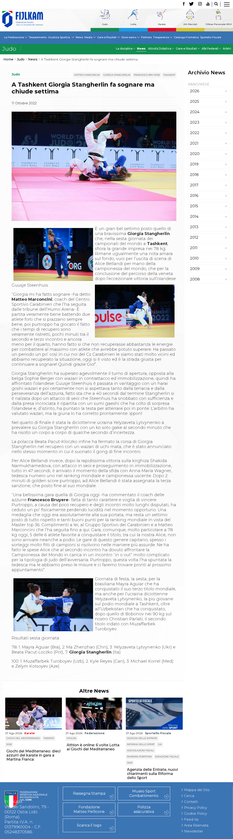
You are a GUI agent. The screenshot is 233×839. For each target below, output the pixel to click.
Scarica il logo (89, 825)
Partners (146, 37)
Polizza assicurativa (144, 809)
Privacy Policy (195, 807)
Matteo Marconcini (87, 74)
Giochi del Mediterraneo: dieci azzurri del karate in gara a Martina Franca (33, 755)
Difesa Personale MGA (219, 24)
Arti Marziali (190, 24)
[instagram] (200, 4)
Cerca (189, 796)
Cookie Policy (195, 813)
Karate (162, 24)
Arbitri (227, 48)
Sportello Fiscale (210, 37)
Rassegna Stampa (89, 793)
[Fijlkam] (22, 19)
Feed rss (191, 819)
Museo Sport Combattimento (143, 793)
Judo (105, 24)
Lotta (133, 24)
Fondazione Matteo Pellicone (89, 809)
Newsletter (193, 831)
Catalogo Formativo (186, 37)
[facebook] (184, 4)
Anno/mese (198, 84)
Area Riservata (196, 825)
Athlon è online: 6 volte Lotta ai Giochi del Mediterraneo (93, 747)
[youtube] (208, 4)
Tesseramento (38, 37)
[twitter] (191, 4)
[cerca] (216, 4)
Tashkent (169, 74)
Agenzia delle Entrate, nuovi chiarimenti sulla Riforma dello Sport (152, 773)
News (79, 37)
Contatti (191, 801)
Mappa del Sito (197, 790)
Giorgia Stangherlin (116, 74)
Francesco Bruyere (147, 74)
